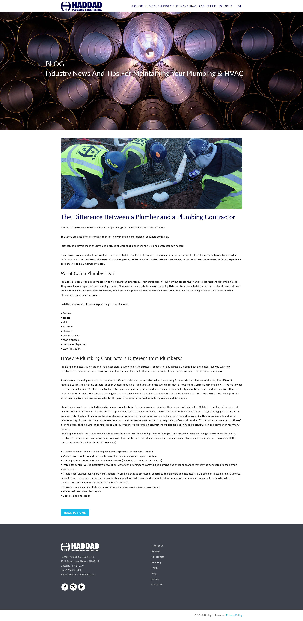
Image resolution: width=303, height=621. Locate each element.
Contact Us (226, 6)
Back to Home (75, 513)
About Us (137, 6)
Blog (201, 6)
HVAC (193, 6)
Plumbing (182, 6)
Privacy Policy (234, 615)
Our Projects (166, 6)
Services (150, 6)
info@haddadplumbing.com (81, 575)
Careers (211, 6)
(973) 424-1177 (76, 566)
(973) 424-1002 (73, 570)
